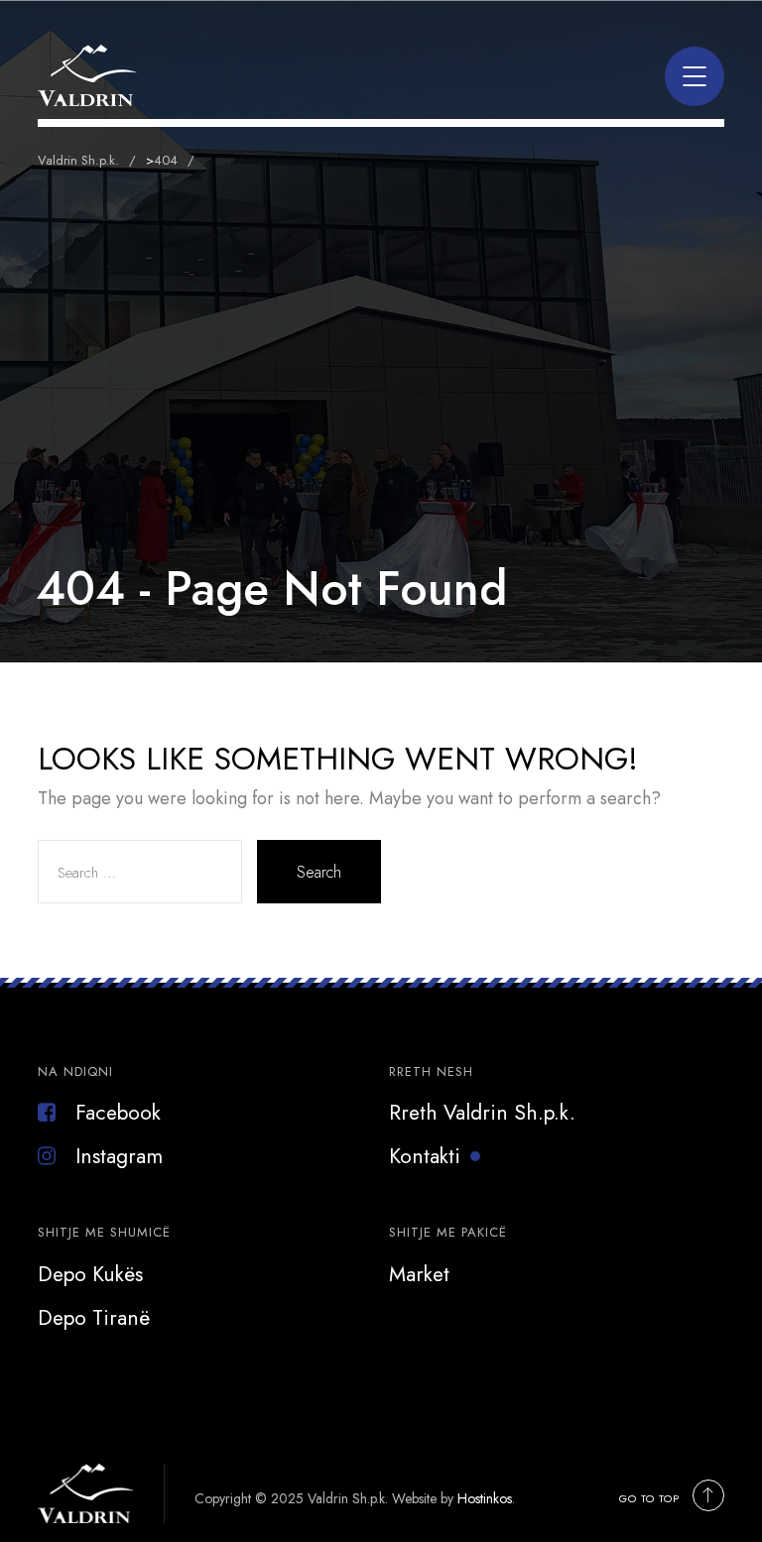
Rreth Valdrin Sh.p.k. (482, 1112)
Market (419, 1274)
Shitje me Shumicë (104, 1232)
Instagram (119, 1156)
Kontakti (424, 1156)
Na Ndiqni (75, 1071)
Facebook (118, 1112)
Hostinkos (484, 1498)
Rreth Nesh (431, 1071)
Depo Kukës (90, 1274)
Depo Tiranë (94, 1318)
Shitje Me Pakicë (448, 1232)
